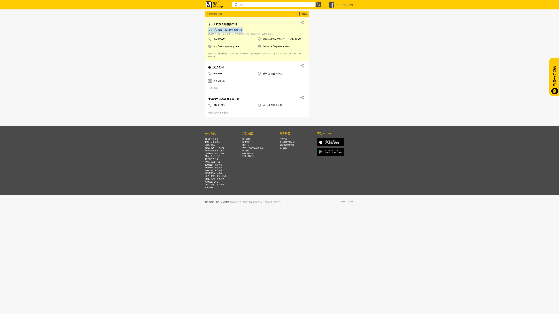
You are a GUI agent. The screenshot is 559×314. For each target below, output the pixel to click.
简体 (351, 4)
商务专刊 (246, 142)
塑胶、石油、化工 (212, 162)
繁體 (345, 4)
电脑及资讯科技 (212, 182)
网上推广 (246, 150)
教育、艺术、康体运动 (214, 179)
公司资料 (283, 139)
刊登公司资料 (248, 156)
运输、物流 (210, 145)
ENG (338, 4)
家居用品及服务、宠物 (214, 150)
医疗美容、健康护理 (213, 165)
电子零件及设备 (212, 159)
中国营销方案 (248, 153)
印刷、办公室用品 (212, 142)
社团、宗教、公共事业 (214, 184)
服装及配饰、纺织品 (213, 173)
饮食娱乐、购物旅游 (213, 167)
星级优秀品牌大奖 (287, 145)
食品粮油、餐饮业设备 (214, 153)
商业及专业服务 (212, 139)
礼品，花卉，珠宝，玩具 (215, 176)
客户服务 (283, 148)
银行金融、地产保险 (213, 170)
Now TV (245, 145)
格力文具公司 (216, 67)
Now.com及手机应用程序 (252, 148)
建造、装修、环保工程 (214, 148)
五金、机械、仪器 (212, 156)
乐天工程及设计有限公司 (222, 24)
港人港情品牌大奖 (287, 142)
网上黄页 (246, 139)
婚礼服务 (209, 187)
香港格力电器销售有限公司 (224, 99)
